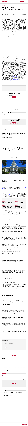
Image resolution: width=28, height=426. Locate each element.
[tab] (4, 114)
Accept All (25, 424)
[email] (16, 157)
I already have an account (14, 123)
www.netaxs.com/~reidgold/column (7, 80)
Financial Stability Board (20, 220)
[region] (14, 116)
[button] (2, 1)
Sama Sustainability (21, 351)
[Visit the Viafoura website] (24, 385)
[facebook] (11, 157)
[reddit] (15, 157)
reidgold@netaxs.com (16, 79)
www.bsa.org (15, 76)
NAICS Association (9, 195)
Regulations (3, 5)
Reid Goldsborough (4, 14)
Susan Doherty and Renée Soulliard (6, 154)
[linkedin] (12, 157)
